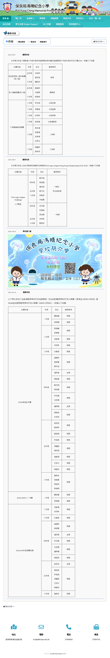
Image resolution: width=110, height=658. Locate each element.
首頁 (4, 18)
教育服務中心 (74, 24)
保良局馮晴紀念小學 (32, 6)
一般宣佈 (32, 42)
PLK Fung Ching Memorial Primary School (40, 10)
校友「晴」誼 (95, 18)
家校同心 (80, 18)
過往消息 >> (100, 41)
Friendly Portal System (56, 653)
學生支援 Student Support (26, 24)
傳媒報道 (60, 24)
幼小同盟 (47, 24)
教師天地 (67, 18)
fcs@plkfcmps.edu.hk (41, 639)
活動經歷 (54, 18)
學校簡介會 (27, 231)
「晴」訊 (17, 18)
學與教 (42, 18)
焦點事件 (43, 42)
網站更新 (21, 42)
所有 (10, 41)
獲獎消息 (25, 55)
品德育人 (30, 18)
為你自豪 (6, 24)
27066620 (69, 639)
